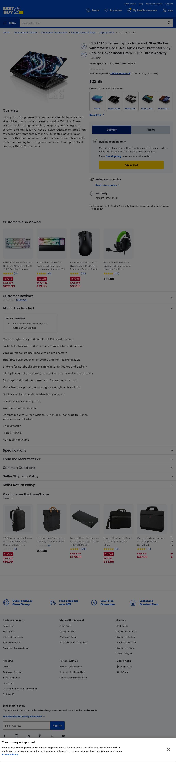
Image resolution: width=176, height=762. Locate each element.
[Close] (168, 750)
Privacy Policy (10, 754)
